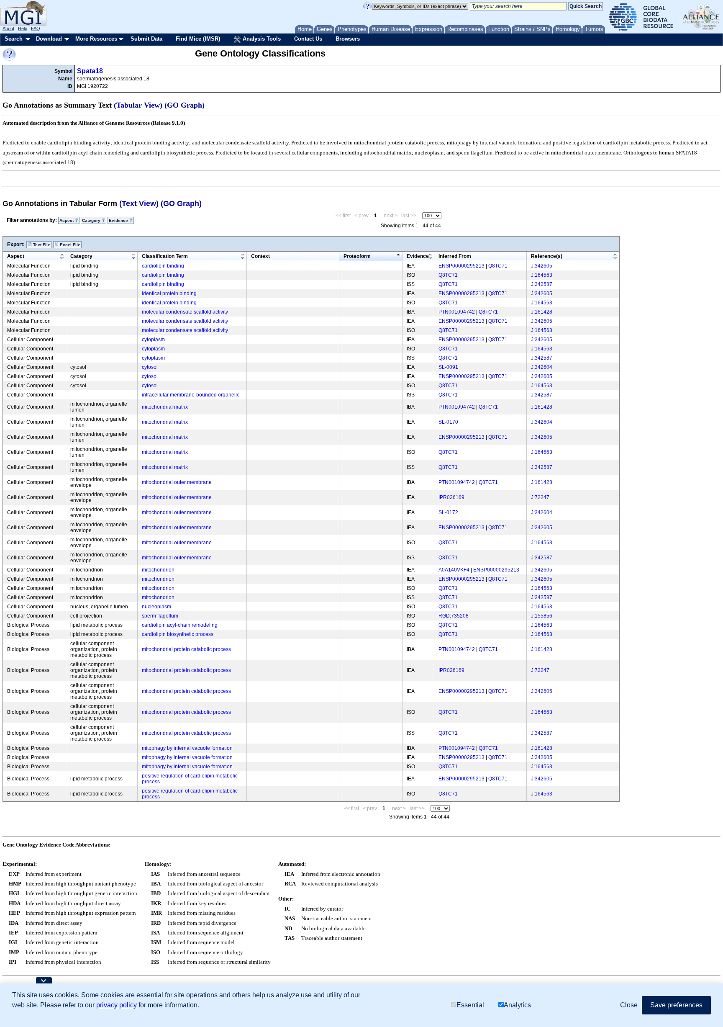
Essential (470, 1005)
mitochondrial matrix (165, 407)
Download (49, 39)
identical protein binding (169, 293)
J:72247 (540, 497)
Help (22, 28)
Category (81, 256)
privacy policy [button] (116, 1005)
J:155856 (541, 616)
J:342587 (541, 284)
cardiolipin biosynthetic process (177, 634)
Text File (41, 244)
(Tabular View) (138, 105)
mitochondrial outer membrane (177, 482)
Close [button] (629, 1005)
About (8, 28)
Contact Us (308, 39)
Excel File (69, 244)
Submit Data (146, 39)
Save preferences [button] (676, 1005)
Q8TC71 (498, 266)
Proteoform (357, 256)
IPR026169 (451, 497)
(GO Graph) (184, 105)
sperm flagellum (160, 616)
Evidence (418, 256)
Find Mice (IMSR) (198, 39)
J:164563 (541, 275)
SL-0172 (448, 512)
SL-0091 (448, 367)
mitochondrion (158, 570)
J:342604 (541, 367)
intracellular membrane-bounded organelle (191, 395)
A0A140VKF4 (453, 570)
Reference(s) (546, 256)
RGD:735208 (453, 616)
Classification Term (165, 256)
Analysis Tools (261, 39)
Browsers (348, 39)
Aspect (15, 256)
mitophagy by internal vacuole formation (187, 748)
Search (14, 39)
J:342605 (541, 266)
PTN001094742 (456, 312)
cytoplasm (153, 339)
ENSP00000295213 (461, 266)
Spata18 (90, 71)
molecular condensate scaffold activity (185, 312)
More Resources (96, 39)
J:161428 (541, 312)
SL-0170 (448, 422)
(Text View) (139, 203)
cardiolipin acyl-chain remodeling (180, 625)
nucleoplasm (156, 607)
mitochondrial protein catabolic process (186, 649)
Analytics (517, 1005)
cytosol (150, 367)
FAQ (35, 28)
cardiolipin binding (163, 266)
